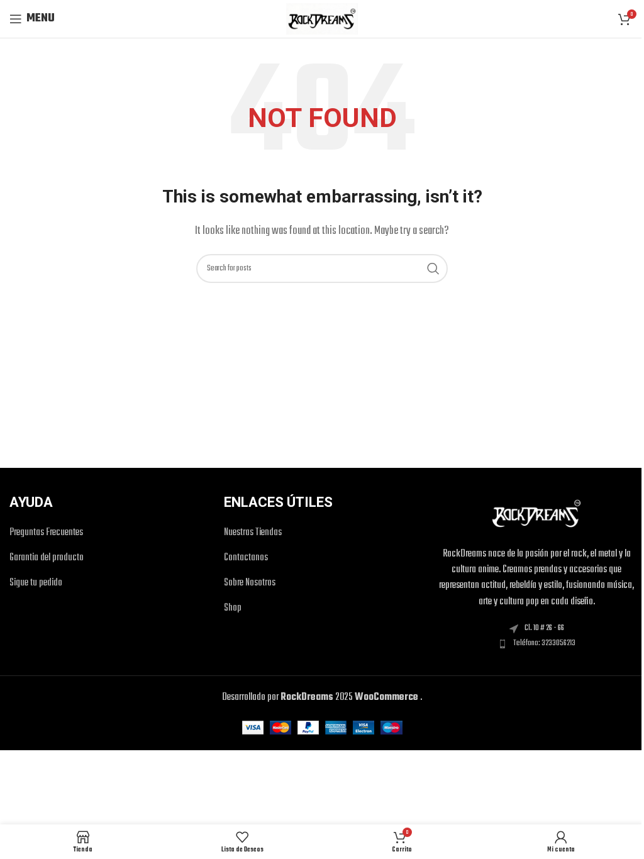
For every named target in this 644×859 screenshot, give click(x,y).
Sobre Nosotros (249, 583)
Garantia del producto (46, 558)
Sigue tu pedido (35, 583)
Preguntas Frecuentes (46, 533)
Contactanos (246, 558)
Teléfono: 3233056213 (544, 643)
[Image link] (536, 514)
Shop (233, 608)
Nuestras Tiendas (253, 533)
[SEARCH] (433, 268)
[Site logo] (321, 19)
